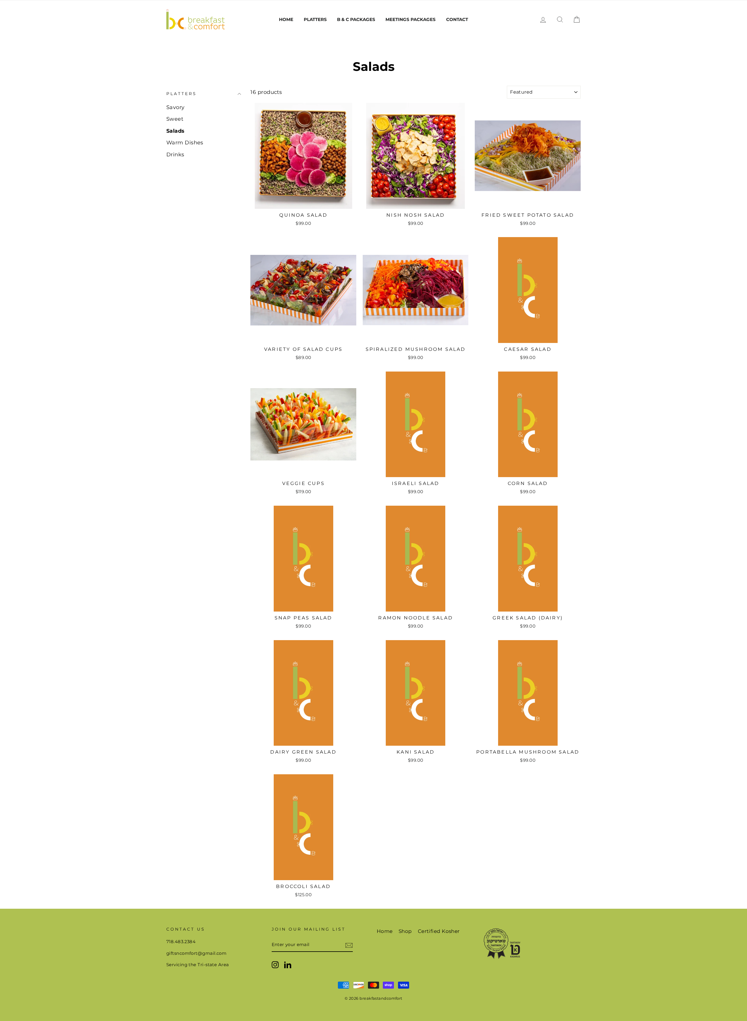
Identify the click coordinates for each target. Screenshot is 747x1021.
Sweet (174, 119)
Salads (175, 131)
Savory (175, 107)
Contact (457, 19)
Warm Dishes (184, 142)
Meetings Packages (410, 19)
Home (286, 19)
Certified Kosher (439, 931)
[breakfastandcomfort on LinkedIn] (287, 965)
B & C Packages (356, 19)
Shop (405, 931)
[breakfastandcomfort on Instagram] (275, 965)
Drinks (175, 154)
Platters (315, 19)
